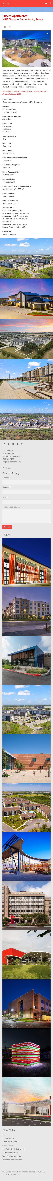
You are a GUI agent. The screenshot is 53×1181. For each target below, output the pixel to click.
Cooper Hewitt (7, 1145)
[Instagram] (22, 444)
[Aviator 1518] (26, 339)
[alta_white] (5, 3)
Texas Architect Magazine (11, 1156)
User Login (6, 468)
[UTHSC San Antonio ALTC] (26, 562)
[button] (46, 3)
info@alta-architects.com (11, 462)
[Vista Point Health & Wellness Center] (26, 1101)
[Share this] (4, 27)
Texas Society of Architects (12, 1160)
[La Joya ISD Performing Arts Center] (26, 954)
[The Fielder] (26, 258)
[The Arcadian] (26, 807)
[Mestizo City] (26, 1052)
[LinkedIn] (13, 444)
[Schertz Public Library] (26, 856)
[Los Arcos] (26, 419)
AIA (3, 1135)
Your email (6, 487)
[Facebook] (4, 444)
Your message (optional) (11, 507)
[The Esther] (26, 298)
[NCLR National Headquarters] (26, 905)
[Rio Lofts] (26, 611)
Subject (5, 497)
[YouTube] (18, 444)
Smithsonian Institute (10, 1153)
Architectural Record (10, 1142)
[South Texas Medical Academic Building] (26, 1003)
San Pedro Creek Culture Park (13, 1149)
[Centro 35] (26, 379)
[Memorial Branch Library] (26, 660)
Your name (6, 478)
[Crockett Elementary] (26, 758)
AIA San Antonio (8, 1138)
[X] (9, 444)
